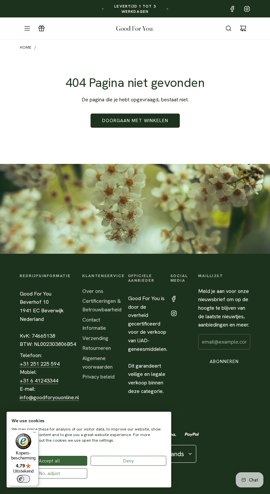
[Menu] (35, 434)
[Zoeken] (228, 28)
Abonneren (224, 361)
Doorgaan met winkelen (135, 120)
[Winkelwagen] (243, 28)
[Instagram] (247, 9)
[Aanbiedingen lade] (41, 28)
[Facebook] (232, 9)
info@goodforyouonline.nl (49, 397)
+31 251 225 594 (40, 363)
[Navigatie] (27, 28)
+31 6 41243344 (39, 380)
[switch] (23, 479)
